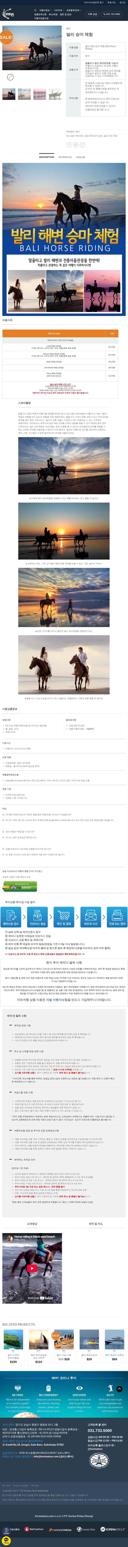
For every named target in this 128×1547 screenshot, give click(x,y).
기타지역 (58, 10)
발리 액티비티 (77, 136)
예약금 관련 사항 (22, 1025)
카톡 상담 (92, 14)
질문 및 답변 (65, 14)
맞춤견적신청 (40, 14)
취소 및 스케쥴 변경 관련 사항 (29, 1051)
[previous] (5, 55)
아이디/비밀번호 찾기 (94, 2)
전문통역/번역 (72, 10)
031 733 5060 (113, 14)
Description (46, 157)
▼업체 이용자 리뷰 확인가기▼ (16, 877)
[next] (58, 55)
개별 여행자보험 (57, 999)
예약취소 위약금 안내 (24, 1159)
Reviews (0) (65, 157)
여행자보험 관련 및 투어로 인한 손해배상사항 (36, 1130)
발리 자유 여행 (110, 136)
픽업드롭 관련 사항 (23, 1092)
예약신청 (80, 157)
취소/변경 (53, 14)
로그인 (123, 2)
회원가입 (112, 2)
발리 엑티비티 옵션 (94, 136)
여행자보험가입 (41, 18)
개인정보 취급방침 (20, 1486)
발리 (68, 28)
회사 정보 (6, 1486)
